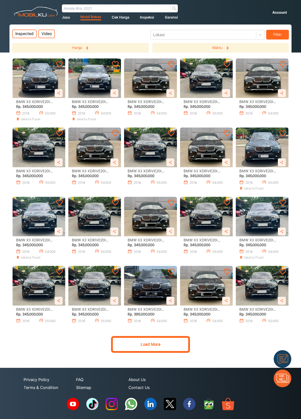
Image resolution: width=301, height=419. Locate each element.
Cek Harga (120, 17)
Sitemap (83, 387)
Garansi (171, 17)
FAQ (80, 379)
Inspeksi (147, 17)
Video (46, 33)
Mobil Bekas (90, 17)
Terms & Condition (41, 387)
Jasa (66, 17)
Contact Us (139, 387)
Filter (277, 34)
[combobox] (153, 35)
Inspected (24, 33)
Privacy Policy (36, 379)
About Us (137, 379)
